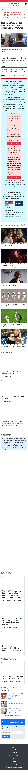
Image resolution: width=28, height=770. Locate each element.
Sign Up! (6, 736)
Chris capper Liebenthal (8, 681)
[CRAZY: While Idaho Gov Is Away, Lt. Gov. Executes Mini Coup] (14, 362)
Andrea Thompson (6, 600)
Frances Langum (8, 49)
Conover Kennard (6, 627)
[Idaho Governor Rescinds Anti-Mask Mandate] (14, 387)
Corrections (14, 764)
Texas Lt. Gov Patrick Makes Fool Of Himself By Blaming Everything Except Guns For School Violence (13, 423)
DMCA (14, 761)
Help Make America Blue (13, 716)
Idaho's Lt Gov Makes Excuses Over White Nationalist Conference (12, 25)
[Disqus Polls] (14, 470)
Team (14, 747)
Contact (14, 753)
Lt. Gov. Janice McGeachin (15, 76)
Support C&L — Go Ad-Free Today (14, 1)
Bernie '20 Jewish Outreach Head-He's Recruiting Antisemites (11, 648)
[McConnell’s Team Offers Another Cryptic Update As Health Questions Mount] (12, 609)
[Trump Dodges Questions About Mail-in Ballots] (12, 668)
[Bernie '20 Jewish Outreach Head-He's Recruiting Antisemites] (12, 637)
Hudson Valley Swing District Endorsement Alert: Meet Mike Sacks (16, 703)
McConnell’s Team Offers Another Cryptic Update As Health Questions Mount (12, 621)
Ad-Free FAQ (21, 185)
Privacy (14, 758)
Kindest (9, 207)
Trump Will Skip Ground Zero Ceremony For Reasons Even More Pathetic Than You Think (12, 594)
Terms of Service (6, 447)
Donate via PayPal (19, 203)
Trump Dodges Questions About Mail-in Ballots (12, 677)
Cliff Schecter (5, 653)
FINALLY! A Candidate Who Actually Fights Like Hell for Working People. (15, 710)
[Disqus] (14, 508)
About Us (14, 750)
